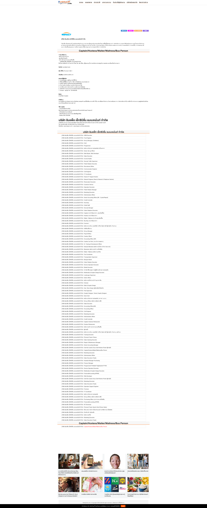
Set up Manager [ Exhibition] (91, 140)
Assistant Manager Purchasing (92, 360)
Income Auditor (88, 158)
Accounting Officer (88, 308)
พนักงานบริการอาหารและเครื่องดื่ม (92, 327)
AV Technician (87, 404)
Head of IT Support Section (91, 176)
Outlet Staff (87, 205)
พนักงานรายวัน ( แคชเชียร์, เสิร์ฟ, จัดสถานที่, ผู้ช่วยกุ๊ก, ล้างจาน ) (100, 226)
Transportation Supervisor (90, 257)
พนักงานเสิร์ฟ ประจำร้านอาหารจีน (92, 280)
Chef (85, 143)
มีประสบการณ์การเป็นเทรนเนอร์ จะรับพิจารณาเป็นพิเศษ (98, 409)
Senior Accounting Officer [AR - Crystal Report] (96, 197)
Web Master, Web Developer (91, 153)
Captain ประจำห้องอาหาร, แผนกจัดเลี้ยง (94, 213)
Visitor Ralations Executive (91, 210)
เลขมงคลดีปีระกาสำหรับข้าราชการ (89, 471)
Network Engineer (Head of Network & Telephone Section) (99, 179)
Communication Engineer (90, 169)
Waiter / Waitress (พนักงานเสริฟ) (92, 251)
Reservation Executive (89, 182)
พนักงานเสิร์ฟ (87, 415)
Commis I (86, 223)
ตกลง (123, 506)
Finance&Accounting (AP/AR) (91, 373)
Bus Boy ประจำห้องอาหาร (90, 220)
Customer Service (88, 184)
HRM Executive (88, 135)
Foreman (86, 389)
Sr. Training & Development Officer (93, 244)
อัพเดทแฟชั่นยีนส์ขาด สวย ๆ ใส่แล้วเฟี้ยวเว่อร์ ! (138, 472)
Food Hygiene (87, 138)
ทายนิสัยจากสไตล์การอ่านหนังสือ (89, 494)
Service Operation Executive (91, 264)
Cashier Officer (88, 236)
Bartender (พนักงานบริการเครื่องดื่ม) (93, 249)
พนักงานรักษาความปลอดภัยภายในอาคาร (94, 148)
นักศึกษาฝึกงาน (88, 228)
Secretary (86, 202)
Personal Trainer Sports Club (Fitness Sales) (95, 407)
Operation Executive (89, 187)
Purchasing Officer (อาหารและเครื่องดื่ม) (94, 399)
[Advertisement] (103, 17)
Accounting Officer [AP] (90, 239)
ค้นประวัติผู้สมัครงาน (119, 2)
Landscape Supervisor (90, 275)
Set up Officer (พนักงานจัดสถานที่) (92, 301)
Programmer (87, 145)
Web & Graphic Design (90, 285)
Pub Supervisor (88, 290)
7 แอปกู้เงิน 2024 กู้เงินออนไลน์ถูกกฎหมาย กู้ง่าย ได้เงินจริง (114, 495)
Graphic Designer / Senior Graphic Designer (95, 293)
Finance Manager (88, 363)
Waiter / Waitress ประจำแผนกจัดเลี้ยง (93, 218)
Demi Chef (87, 295)
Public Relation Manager (90, 189)
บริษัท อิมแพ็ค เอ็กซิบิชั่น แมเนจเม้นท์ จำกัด (103, 132)
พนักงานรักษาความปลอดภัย (91, 394)
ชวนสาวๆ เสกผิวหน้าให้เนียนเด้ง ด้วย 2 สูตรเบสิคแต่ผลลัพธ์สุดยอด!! (114, 472)
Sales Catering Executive (90, 339)
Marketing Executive (89, 192)
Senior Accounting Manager (91, 345)
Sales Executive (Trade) (90, 358)
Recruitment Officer (89, 166)
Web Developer (88, 376)
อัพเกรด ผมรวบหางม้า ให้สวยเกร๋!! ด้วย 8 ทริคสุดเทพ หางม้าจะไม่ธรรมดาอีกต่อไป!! (68, 495)
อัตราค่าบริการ (143, 2)
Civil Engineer (87, 171)
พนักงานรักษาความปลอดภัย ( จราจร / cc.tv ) (95, 298)
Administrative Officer (89, 195)
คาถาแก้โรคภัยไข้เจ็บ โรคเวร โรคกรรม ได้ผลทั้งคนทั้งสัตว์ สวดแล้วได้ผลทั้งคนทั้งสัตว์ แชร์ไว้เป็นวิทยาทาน (68, 473)
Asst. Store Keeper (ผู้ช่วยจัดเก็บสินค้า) (94, 288)
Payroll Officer (87, 233)
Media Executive (88, 267)
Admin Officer (87, 277)
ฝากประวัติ (97, 2)
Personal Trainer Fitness (90, 337)
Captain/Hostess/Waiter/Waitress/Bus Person (95, 350)
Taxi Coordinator (88, 254)
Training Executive (88, 334)
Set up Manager (88, 231)
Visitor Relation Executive (90, 262)
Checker (86, 283)
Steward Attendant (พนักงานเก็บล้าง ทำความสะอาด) (97, 246)
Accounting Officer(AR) (90, 306)
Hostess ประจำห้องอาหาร (90, 215)
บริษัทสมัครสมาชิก (132, 2)
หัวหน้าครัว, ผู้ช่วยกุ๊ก (89, 412)
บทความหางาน (106, 2)
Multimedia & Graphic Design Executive (94, 272)
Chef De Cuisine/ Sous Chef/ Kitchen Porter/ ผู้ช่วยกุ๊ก (97, 347)
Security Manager (88, 207)
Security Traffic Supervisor (91, 161)
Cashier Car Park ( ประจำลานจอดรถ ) (94, 241)
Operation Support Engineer (91, 386)
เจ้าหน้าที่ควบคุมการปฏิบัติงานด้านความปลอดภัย (96, 270)
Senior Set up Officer (89, 151)
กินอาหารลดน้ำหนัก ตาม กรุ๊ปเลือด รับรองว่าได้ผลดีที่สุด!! (138, 495)
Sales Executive (88, 156)
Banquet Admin (88, 259)
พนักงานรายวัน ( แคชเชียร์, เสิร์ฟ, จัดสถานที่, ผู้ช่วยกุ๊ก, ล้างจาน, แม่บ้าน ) (102, 332)
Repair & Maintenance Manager (92, 342)
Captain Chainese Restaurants (92, 321)
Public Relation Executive (90, 163)
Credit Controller (88, 200)
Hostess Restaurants (89, 324)
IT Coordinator (88, 174)
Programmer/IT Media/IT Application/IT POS (95, 365)
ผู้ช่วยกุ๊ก (86, 329)
